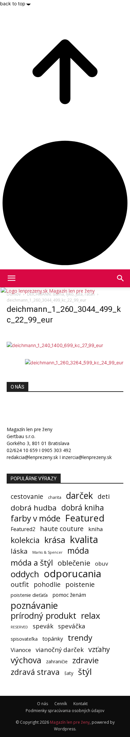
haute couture (62, 528)
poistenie (80, 584)
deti (104, 496)
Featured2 (23, 529)
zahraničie (57, 661)
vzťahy (99, 649)
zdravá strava (35, 672)
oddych (25, 574)
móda (78, 550)
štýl (85, 671)
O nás (42, 703)
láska (19, 551)
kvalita (84, 539)
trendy (80, 637)
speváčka (71, 625)
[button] (120, 278)
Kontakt (80, 703)
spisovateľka (24, 639)
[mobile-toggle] (11, 278)
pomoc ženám (69, 595)
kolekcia (25, 540)
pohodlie (47, 584)
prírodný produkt (43, 615)
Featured (84, 517)
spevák (43, 625)
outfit (20, 584)
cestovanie (27, 496)
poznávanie (34, 605)
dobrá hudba (34, 507)
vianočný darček (60, 649)
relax (90, 615)
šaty (68, 673)
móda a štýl (32, 562)
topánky (52, 638)
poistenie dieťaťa (29, 595)
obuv (101, 563)
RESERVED (19, 627)
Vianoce (21, 649)
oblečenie (74, 562)
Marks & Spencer (47, 552)
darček (79, 495)
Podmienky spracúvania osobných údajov (65, 710)
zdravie (85, 660)
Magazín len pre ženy (70, 722)
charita (54, 497)
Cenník (60, 703)
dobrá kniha (82, 507)
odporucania (72, 573)
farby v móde (35, 518)
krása (54, 539)
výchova (26, 660)
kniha (95, 528)
